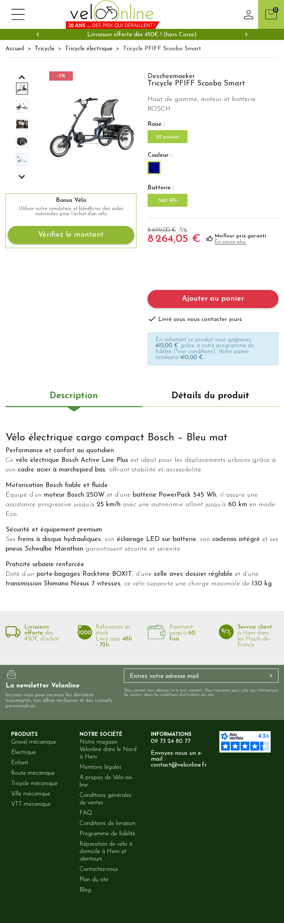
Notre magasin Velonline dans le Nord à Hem (108, 749)
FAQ (86, 813)
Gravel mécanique (33, 742)
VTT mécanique (31, 804)
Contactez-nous (99, 869)
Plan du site (94, 880)
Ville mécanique (30, 794)
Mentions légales (100, 767)
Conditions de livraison (107, 823)
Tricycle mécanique (34, 784)
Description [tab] (74, 396)
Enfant (19, 763)
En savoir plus (230, 242)
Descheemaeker (171, 76)
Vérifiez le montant (71, 235)
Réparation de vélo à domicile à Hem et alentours (106, 851)
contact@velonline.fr (179, 765)
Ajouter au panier (213, 298)
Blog (85, 890)
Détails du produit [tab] (210, 396)
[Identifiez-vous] (248, 14)
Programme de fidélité (107, 834)
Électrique (23, 752)
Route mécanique (33, 773)
